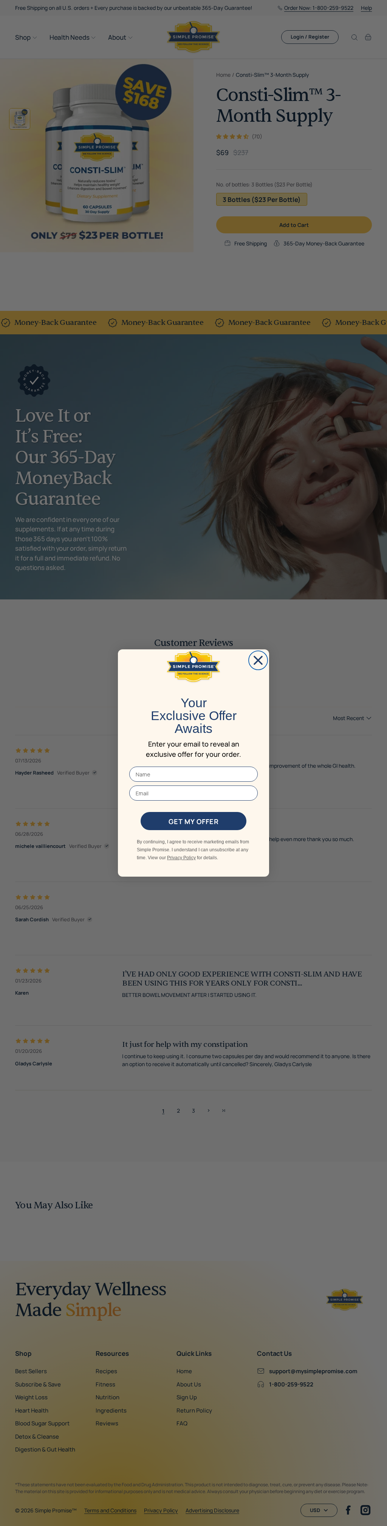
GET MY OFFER (194, 821)
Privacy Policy (181, 857)
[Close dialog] (258, 660)
